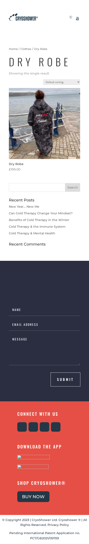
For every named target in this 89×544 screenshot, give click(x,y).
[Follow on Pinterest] (55, 427)
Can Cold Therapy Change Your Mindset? (41, 213)
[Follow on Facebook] (33, 427)
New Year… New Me (24, 207)
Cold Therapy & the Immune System (37, 227)
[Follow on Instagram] (22, 427)
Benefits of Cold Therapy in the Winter (39, 220)
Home (13, 49)
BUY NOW (33, 496)
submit (65, 379)
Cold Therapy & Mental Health (32, 233)
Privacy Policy (58, 525)
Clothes (26, 49)
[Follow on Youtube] (44, 427)
